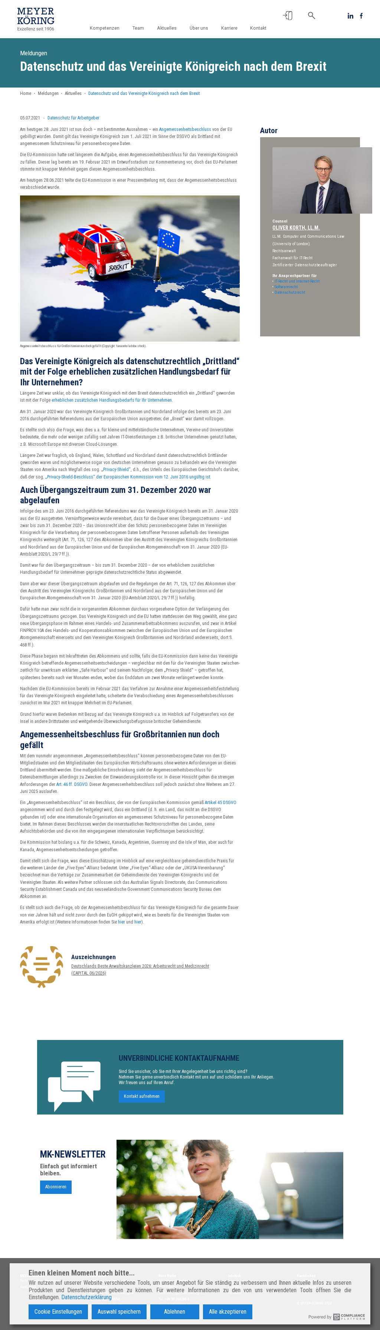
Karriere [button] (229, 28)
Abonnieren (55, 1186)
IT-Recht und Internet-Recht (297, 281)
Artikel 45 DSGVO (220, 802)
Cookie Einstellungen (58, 1311)
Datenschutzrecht (290, 292)
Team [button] (138, 28)
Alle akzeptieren (227, 1311)
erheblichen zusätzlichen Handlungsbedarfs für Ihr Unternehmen (112, 400)
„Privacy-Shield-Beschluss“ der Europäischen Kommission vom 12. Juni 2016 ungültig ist (127, 477)
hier (121, 922)
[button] (287, 15)
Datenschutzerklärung (86, 1297)
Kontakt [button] (258, 28)
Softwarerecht (286, 286)
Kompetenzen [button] (104, 28)
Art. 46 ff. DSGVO (71, 784)
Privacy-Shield (116, 469)
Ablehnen (174, 1311)
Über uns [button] (199, 28)
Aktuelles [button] (167, 28)
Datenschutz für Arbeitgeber (73, 118)
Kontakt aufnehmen (142, 1096)
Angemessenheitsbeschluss (185, 129)
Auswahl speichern (119, 1311)
